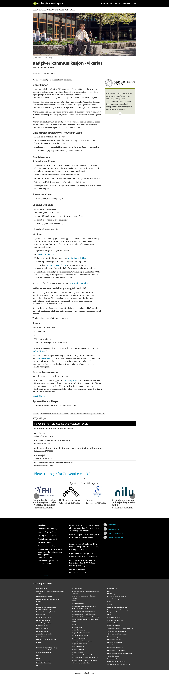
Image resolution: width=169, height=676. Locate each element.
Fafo (37, 604)
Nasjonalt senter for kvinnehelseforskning (85, 617)
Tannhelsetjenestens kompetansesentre (120, 628)
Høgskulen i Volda (42, 631)
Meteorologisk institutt (43, 652)
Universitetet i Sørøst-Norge (116, 650)
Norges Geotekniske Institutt (81, 633)
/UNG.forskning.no (115, 533)
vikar (36, 414)
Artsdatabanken (41, 594)
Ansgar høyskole (41, 588)
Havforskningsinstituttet (44, 623)
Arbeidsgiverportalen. (79, 283)
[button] (36, 496)
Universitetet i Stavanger (115, 647)
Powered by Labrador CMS (84, 673)
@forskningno (114, 525)
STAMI (109, 614)
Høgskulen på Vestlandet (44, 634)
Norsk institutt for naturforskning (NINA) (85, 657)
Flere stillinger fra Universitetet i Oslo (63, 474)
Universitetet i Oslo (113, 645)
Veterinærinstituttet (113, 659)
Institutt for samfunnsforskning (46, 639)
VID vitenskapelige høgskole (116, 661)
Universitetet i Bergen (114, 639)
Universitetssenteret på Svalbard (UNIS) (119, 653)
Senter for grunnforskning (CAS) (117, 607)
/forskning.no (113, 529)
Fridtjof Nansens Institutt (44, 617)
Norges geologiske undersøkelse (82, 641)
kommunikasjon (84, 414)
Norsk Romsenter (77, 652)
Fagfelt (117, 3)
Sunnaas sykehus (112, 623)
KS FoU (38, 642)
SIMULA (109, 601)
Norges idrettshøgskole (79, 643)
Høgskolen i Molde (42, 625)
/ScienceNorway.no (115, 537)
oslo (73, 414)
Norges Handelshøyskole (80, 635)
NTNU (74, 601)
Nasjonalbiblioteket (78, 603)
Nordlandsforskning (78, 630)
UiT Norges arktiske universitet (117, 634)
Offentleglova (70, 380)
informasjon (98, 414)
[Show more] (120, 113)
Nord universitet (77, 627)
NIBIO (38, 658)
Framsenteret (40, 614)
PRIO (109, 591)
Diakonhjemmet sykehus (44, 596)
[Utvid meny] (135, 3)
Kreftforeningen (41, 645)
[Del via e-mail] (44, 418)
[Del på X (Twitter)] (37, 418)
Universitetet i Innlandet (115, 642)
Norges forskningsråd (79, 638)
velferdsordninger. (47, 254)
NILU (38, 666)
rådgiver (64, 414)
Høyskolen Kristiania (42, 637)
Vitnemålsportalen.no (44, 358)
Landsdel (126, 3)
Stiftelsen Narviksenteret (115, 620)
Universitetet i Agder (113, 637)
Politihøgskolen (112, 588)
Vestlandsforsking (113, 656)
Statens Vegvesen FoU (114, 617)
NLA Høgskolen (77, 588)
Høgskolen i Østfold (42, 628)
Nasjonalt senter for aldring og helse (83, 611)
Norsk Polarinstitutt (78, 646)
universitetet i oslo (49, 414)
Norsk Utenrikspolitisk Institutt (82, 655)
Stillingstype (106, 3)
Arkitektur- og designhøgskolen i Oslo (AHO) (50, 591)
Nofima (74, 624)
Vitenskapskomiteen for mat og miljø (119, 664)
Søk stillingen (39, 351)
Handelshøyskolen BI (43, 620)
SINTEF (109, 604)
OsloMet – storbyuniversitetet (81, 663)
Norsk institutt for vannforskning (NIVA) (84, 660)
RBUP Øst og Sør (112, 594)
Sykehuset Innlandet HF (114, 625)
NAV (37, 655)
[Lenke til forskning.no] (64, 2)
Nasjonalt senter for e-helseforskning (84, 614)
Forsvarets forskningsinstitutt (45, 612)
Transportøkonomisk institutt (116, 631)
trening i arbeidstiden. (76, 258)
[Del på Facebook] (34, 418)
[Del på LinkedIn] (41, 418)
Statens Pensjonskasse (56, 265)
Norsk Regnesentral (78, 649)
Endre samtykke (43, 576)
